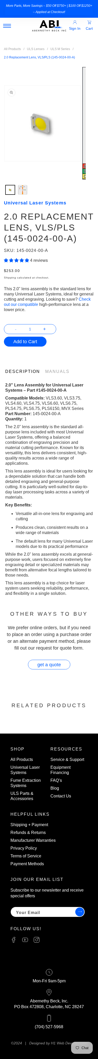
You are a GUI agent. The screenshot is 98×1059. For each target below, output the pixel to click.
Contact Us (60, 796)
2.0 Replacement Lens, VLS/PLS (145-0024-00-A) (39, 57)
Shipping (10, 277)
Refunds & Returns (28, 832)
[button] (7, 26)
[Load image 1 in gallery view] (10, 190)
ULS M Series (60, 49)
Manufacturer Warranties (33, 840)
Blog (54, 788)
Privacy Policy (23, 848)
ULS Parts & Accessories (21, 796)
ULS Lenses (35, 49)
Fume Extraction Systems (25, 783)
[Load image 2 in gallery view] (22, 190)
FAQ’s (56, 780)
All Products (12, 49)
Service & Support (67, 759)
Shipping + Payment (29, 824)
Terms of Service (25, 856)
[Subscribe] (79, 912)
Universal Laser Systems (25, 770)
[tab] (25, 371)
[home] (49, 26)
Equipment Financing (60, 770)
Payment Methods (27, 864)
